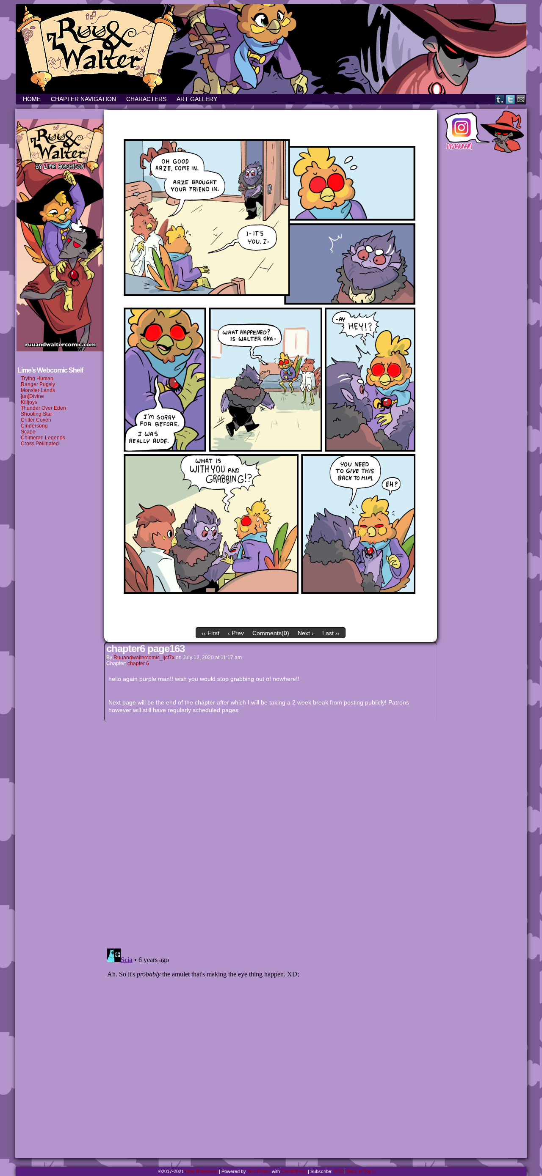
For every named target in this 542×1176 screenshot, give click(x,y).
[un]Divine (32, 396)
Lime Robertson (201, 1171)
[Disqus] (270, 833)
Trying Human (37, 378)
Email (521, 99)
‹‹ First (210, 633)
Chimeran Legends (43, 438)
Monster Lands (38, 390)
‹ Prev (236, 633)
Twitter (510, 99)
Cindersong (34, 426)
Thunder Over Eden (43, 408)
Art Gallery (197, 99)
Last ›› (331, 633)
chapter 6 (138, 663)
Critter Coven (36, 420)
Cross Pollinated (40, 444)
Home (32, 99)
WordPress (259, 1171)
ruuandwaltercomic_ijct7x (143, 658)
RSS (338, 1171)
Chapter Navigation (83, 99)
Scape (29, 432)
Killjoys (29, 402)
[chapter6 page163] (270, 621)
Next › (306, 633)
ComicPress (294, 1171)
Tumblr (500, 99)
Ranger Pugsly (38, 384)
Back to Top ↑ (361, 1171)
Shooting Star (36, 414)
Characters (146, 99)
